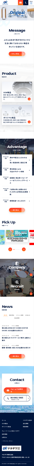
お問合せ (4, 437)
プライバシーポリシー (8, 441)
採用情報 (4, 434)
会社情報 (25, 423)
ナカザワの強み (27, 420)
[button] (10, 249)
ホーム (4, 420)
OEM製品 (5, 423)
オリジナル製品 (6, 426)
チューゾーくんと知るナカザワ (10, 431)
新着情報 (25, 426)
